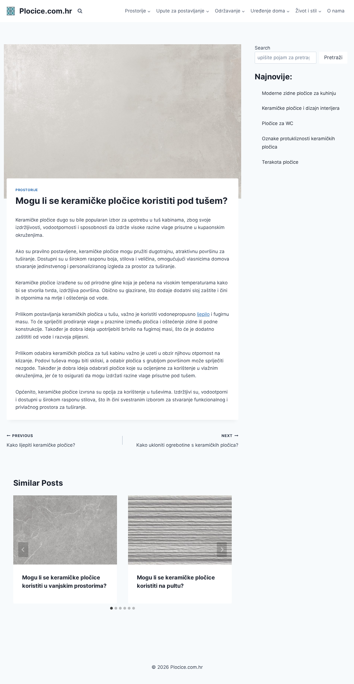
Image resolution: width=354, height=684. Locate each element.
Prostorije (26, 190)
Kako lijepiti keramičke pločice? (41, 440)
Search (262, 48)
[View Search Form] (80, 11)
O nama (336, 11)
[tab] (111, 608)
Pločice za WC (277, 123)
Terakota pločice (280, 162)
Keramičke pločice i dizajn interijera (301, 108)
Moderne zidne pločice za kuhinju (299, 93)
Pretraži (333, 57)
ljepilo (203, 314)
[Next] (222, 549)
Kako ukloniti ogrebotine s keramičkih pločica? (187, 440)
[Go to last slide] (23, 549)
